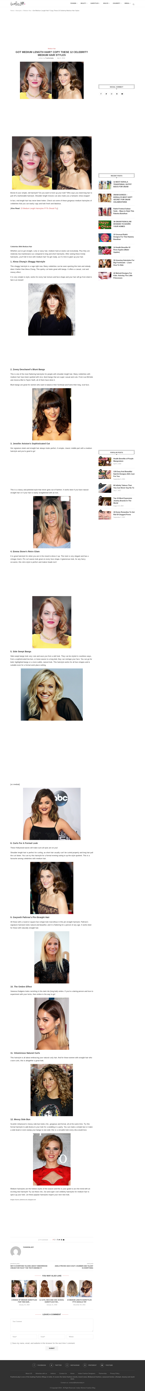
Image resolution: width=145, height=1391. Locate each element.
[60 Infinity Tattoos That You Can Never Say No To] (105, 488)
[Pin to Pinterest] (61, 1240)
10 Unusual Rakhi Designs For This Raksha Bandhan (123, 237)
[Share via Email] (63, 1240)
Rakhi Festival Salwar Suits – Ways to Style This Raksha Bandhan (123, 211)
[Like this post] (55, 1240)
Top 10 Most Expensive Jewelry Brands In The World (122, 500)
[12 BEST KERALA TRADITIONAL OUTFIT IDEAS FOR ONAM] (105, 185)
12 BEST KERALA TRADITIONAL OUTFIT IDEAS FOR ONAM (122, 184)
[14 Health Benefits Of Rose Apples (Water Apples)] (105, 250)
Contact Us (63, 1373)
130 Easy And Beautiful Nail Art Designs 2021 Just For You (123, 474)
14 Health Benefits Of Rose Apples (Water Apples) (121, 249)
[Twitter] (106, 94)
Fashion (73, 3)
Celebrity (116, 3)
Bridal (127, 3)
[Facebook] (101, 94)
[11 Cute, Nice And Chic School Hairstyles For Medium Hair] (52, 1288)
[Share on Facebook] (57, 1240)
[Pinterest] (117, 94)
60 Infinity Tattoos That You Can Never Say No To (123, 486)
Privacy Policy (114, 1373)
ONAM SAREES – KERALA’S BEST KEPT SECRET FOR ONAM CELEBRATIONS (122, 198)
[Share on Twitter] (59, 1240)
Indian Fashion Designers (86, 1373)
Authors (53, 1373)
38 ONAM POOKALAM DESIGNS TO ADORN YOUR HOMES (122, 224)
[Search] (133, 4)
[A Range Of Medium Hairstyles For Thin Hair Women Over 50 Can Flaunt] (24, 1288)
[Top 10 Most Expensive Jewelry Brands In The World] (105, 501)
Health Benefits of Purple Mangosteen (123, 460)
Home (12, 10)
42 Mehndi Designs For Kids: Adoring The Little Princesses (122, 275)
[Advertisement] (49, 31)
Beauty (83, 3)
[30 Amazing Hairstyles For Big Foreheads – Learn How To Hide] (105, 263)
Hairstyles (95, 3)
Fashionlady (49, 58)
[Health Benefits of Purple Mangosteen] (105, 462)
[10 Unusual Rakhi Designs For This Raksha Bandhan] (105, 237)
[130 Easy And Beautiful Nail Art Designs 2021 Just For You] (105, 474)
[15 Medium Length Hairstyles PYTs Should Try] (79, 1288)
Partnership (103, 1373)
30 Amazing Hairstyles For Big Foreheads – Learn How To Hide (123, 262)
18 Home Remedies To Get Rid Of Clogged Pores (124, 513)
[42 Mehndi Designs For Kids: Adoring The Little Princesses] (105, 276)
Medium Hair (27, 10)
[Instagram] (111, 94)
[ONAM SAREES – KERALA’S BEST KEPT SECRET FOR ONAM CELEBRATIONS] (105, 198)
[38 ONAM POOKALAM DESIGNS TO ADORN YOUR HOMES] (105, 225)
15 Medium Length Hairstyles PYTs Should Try (39, 208)
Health (105, 3)
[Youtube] (122, 94)
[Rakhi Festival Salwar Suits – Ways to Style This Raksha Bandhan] (105, 212)
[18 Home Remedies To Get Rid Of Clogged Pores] (105, 515)
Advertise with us (41, 1373)
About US (29, 1373)
